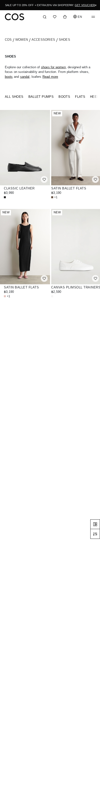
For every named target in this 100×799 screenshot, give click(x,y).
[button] (78, 17)
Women (22, 39)
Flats (80, 97)
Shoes (64, 39)
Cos (9, 39)
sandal (25, 77)
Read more (50, 77)
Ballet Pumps (41, 97)
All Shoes (14, 97)
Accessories (44, 39)
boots (9, 77)
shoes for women (53, 67)
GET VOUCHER (85, 5)
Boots (64, 97)
